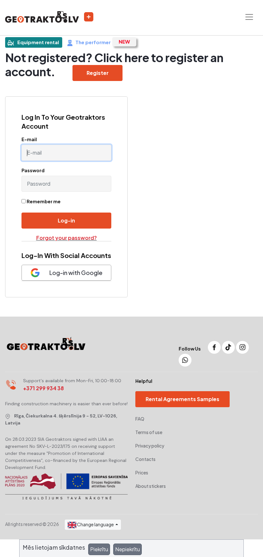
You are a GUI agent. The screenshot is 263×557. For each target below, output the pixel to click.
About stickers (150, 486)
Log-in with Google (75, 272)
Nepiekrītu (127, 549)
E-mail (29, 139)
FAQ (139, 419)
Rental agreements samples (182, 399)
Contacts (145, 459)
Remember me (44, 201)
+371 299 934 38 (43, 388)
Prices (141, 472)
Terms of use (148, 432)
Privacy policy (149, 445)
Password (33, 170)
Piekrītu (99, 549)
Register (98, 72)
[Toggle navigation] (249, 17)
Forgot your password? (66, 237)
